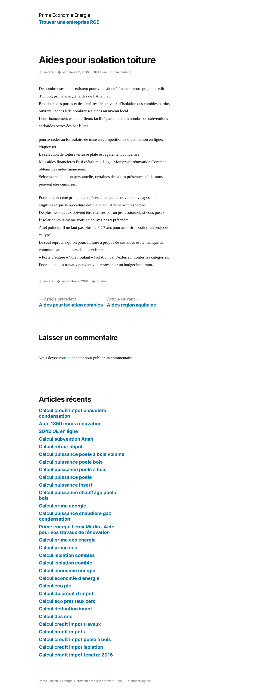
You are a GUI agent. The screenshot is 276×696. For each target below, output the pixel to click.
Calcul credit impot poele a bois (75, 639)
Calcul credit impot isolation (71, 647)
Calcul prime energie (62, 506)
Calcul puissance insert (66, 485)
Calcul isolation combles (67, 555)
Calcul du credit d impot (66, 593)
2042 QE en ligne (58, 431)
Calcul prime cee (58, 547)
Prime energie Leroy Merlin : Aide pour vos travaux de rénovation (76, 529)
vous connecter (71, 358)
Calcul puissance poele (65, 477)
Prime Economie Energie (64, 15)
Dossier (102, 281)
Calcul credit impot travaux (70, 624)
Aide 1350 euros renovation (70, 423)
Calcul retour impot (61, 446)
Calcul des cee (55, 616)
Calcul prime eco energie (67, 540)
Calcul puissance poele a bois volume (81, 454)
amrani (48, 72)
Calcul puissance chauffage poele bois (77, 495)
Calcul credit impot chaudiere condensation (72, 413)
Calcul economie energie (67, 570)
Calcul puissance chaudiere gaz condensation (75, 516)
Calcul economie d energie (69, 578)
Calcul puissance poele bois (71, 462)
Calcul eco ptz (55, 586)
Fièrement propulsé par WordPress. (99, 681)
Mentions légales (139, 681)
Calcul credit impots (62, 631)
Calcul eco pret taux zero (67, 601)
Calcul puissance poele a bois (72, 469)
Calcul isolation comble (65, 563)
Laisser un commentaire (114, 72)
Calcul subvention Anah (66, 439)
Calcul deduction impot (65, 609)
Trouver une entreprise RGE (69, 22)
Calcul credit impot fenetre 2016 (76, 655)
